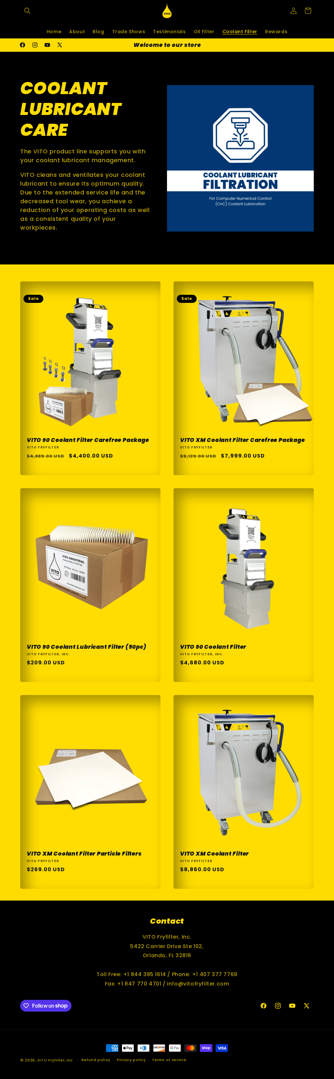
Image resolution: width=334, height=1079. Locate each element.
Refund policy (96, 1059)
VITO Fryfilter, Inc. (55, 1060)
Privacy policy (131, 1059)
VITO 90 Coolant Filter (213, 647)
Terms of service (169, 1059)
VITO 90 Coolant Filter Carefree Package (88, 440)
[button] (27, 11)
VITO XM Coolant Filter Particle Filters (84, 853)
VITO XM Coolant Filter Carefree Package (242, 440)
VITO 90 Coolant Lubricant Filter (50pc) (86, 647)
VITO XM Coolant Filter (214, 853)
